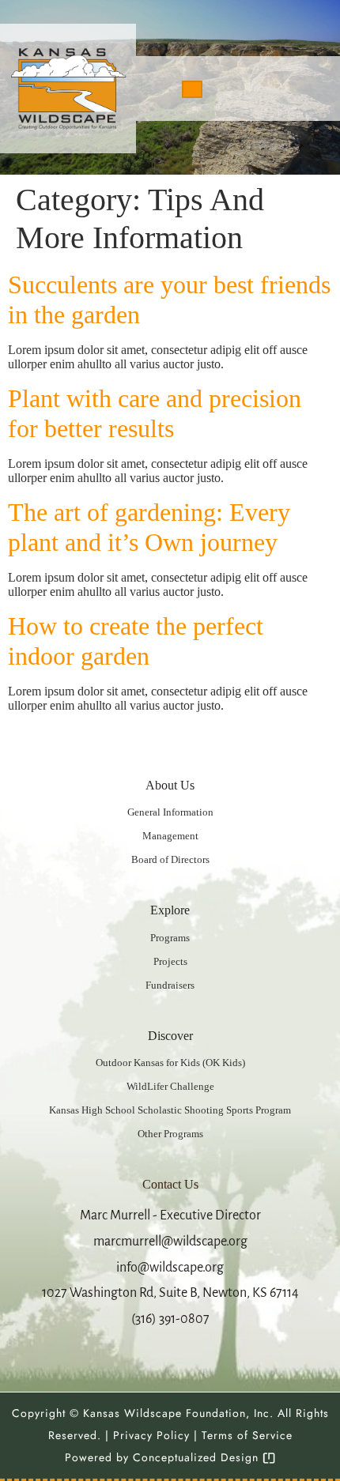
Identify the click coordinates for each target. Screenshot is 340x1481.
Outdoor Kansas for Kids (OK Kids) (170, 1062)
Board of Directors (170, 859)
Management (170, 836)
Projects (170, 961)
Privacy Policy (151, 1435)
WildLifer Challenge (170, 1086)
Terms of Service (247, 1435)
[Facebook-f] (278, 88)
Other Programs (170, 1134)
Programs (170, 938)
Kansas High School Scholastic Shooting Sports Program (170, 1110)
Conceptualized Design (198, 1457)
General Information (170, 812)
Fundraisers (170, 985)
